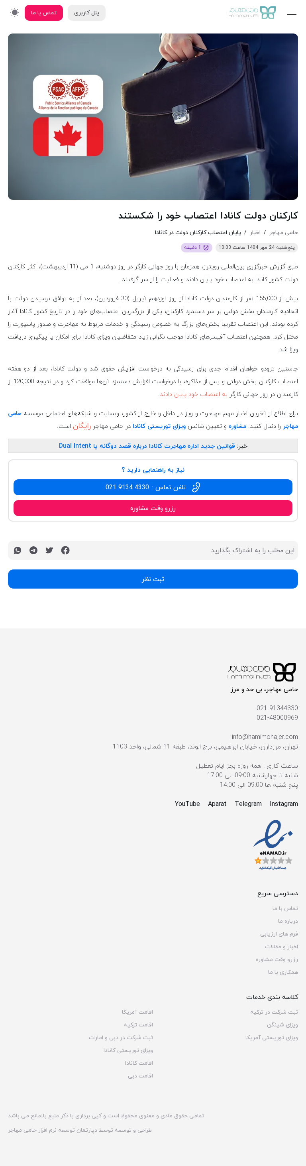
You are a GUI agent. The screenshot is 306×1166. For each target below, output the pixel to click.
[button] (153, 487)
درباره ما (288, 921)
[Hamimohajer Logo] (252, 13)
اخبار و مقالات (281, 947)
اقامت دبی (140, 1076)
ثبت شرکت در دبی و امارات (121, 1038)
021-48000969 (277, 718)
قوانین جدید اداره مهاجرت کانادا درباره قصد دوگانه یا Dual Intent (147, 445)
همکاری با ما (283, 972)
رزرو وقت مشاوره (277, 959)
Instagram (284, 804)
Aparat (217, 804)
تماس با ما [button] (44, 13)
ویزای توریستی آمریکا (271, 1038)
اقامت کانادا (139, 1063)
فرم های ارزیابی (279, 934)
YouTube (187, 804)
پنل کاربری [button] (86, 13)
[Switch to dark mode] (15, 12)
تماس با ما (285, 908)
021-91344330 (277, 708)
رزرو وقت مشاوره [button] (153, 508)
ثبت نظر (153, 579)
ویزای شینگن (282, 1025)
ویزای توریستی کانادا (159, 426)
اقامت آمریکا (137, 1012)
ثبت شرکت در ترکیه (274, 1012)
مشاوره (237, 426)
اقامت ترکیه (138, 1025)
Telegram (248, 804)
